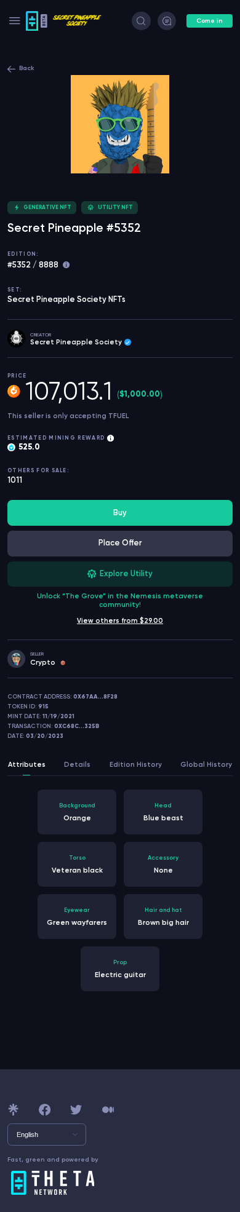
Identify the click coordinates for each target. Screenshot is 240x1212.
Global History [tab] (206, 764)
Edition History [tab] (136, 764)
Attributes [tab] (27, 764)
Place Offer (120, 542)
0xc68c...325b (76, 726)
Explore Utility (126, 573)
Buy (120, 512)
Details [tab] (77, 764)
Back (26, 68)
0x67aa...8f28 (95, 696)
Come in (209, 21)
